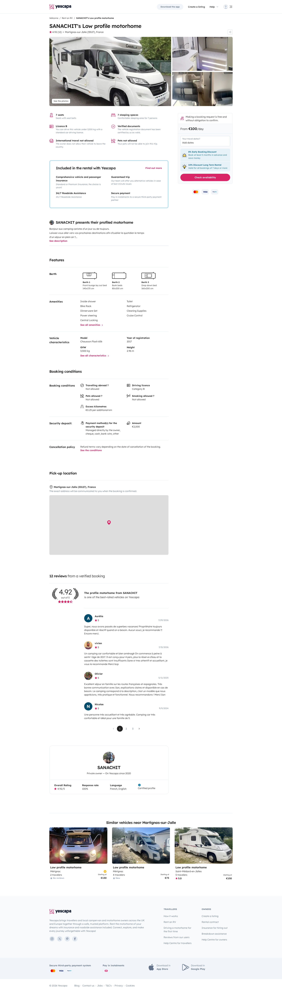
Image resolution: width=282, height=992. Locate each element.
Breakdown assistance (214, 933)
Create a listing (196, 6)
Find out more (153, 168)
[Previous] (115, 845)
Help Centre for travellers (178, 943)
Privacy (119, 985)
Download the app (170, 6)
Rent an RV (170, 921)
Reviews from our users (176, 937)
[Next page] (139, 729)
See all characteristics (93, 355)
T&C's (109, 985)
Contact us (88, 985)
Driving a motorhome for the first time (177, 929)
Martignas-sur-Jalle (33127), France (84, 32)
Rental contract (210, 921)
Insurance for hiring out (215, 927)
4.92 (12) (57, 32)
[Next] (166, 845)
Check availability (205, 177)
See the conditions (91, 450)
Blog (76, 985)
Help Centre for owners (214, 939)
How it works (171, 916)
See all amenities (90, 324)
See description (58, 240)
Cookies (130, 985)
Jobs (100, 985)
